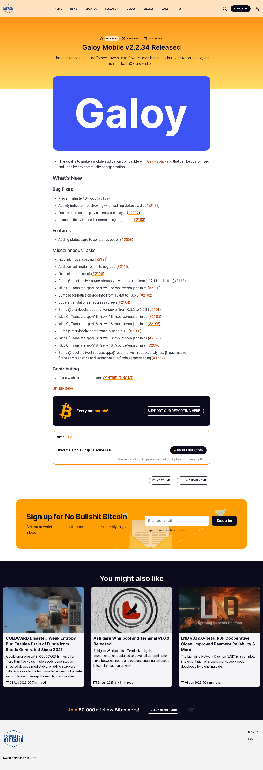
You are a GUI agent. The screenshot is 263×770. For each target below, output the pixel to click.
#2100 (135, 331)
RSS (179, 8)
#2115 (97, 274)
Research (111, 8)
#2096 (154, 345)
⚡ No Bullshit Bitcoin (188, 450)
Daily (164, 8)
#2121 (101, 259)
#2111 (153, 205)
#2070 (154, 338)
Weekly (148, 8)
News (73, 8)
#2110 (154, 288)
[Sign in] (257, 8)
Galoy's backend (159, 161)
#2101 (154, 310)
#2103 (139, 220)
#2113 (179, 281)
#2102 (146, 295)
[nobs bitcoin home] (8, 8)
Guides (131, 8)
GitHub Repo (63, 388)
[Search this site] (224, 8)
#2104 (124, 302)
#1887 (158, 358)
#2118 (123, 266)
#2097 (133, 213)
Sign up (253, 732)
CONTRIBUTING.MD (118, 378)
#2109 (103, 198)
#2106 (154, 324)
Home (58, 8)
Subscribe (240, 8)
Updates (91, 8)
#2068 (126, 240)
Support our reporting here (174, 411)
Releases (111, 38)
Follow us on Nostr (163, 710)
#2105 (155, 317)
